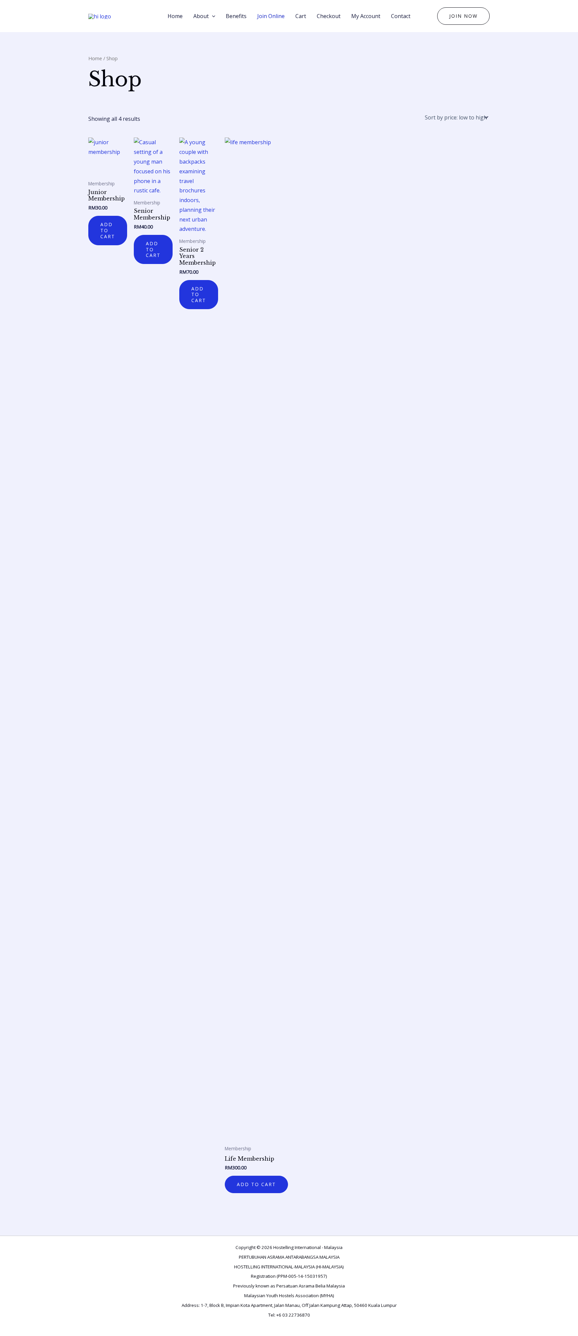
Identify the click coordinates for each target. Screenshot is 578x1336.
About (201, 16)
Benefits (236, 16)
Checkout (329, 16)
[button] (463, 16)
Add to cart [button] (107, 230)
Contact (400, 16)
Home (175, 16)
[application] (212, 16)
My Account (365, 16)
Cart (300, 16)
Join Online (271, 16)
